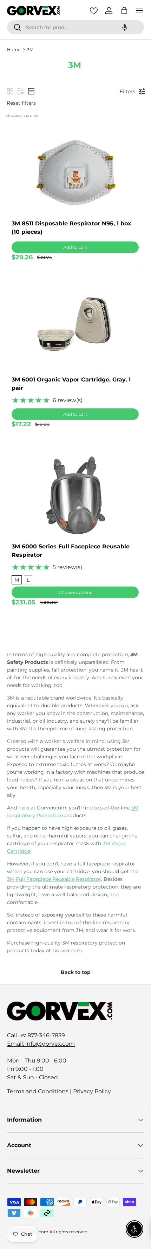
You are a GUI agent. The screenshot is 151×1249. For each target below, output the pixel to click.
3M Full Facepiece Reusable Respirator (54, 879)
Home (13, 50)
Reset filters (21, 103)
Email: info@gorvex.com (41, 1043)
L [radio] (28, 580)
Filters (127, 91)
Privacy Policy (92, 1091)
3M (30, 50)
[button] (124, 27)
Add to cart (75, 247)
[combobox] (75, 27)
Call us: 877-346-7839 (36, 1035)
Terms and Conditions (38, 1091)
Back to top (76, 972)
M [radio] (16, 580)
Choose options (75, 592)
